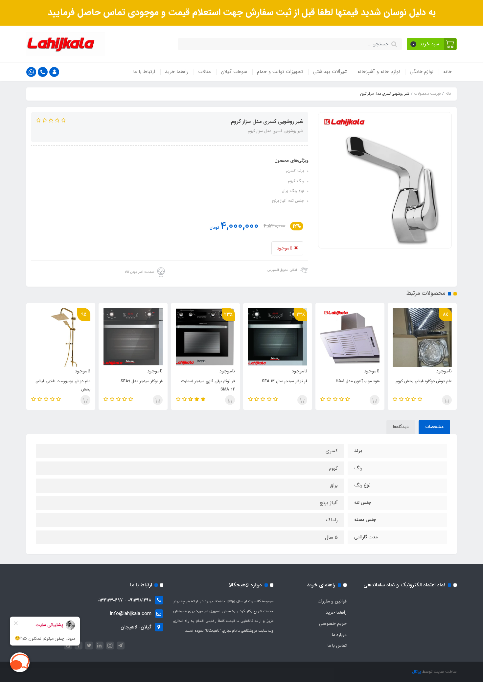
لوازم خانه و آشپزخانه (378, 72)
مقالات (204, 72)
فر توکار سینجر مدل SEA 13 (284, 381)
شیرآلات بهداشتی (330, 72)
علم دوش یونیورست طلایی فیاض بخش (62, 385)
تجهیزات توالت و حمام (280, 72)
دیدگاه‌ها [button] (401, 426)
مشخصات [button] (434, 426)
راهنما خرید (176, 72)
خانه (447, 72)
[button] (432, 44)
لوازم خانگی (421, 72)
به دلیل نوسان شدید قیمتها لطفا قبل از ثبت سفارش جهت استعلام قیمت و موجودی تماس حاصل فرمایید (242, 12)
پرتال (416, 671)
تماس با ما (337, 645)
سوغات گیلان (234, 72)
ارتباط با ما (144, 72)
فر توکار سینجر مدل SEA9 (142, 381)
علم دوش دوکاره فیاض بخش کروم (424, 381)
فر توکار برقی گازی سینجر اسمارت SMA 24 (208, 385)
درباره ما (339, 634)
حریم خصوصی (333, 623)
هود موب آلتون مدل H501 (358, 381)
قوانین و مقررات (332, 601)
